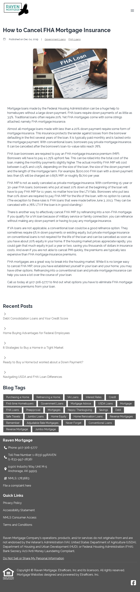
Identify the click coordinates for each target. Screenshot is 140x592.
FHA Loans (75, 39)
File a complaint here (17, 485)
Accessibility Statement (19, 510)
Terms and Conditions (17, 525)
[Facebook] (133, 583)
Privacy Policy (12, 503)
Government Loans (55, 39)
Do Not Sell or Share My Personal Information (33, 558)
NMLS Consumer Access (19, 517)
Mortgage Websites (30, 574)
